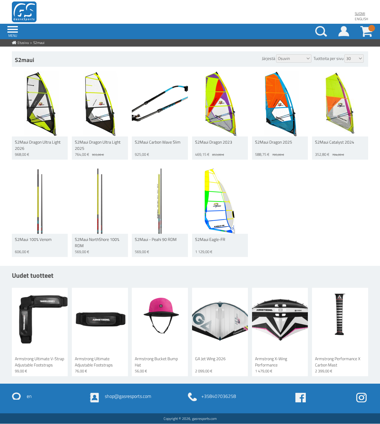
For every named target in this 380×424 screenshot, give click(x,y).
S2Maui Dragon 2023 (213, 142)
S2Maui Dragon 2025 (273, 142)
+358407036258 (218, 396)
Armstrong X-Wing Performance (271, 361)
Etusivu (23, 42)
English (361, 19)
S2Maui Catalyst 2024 (334, 142)
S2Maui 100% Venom (33, 239)
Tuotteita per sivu (328, 58)
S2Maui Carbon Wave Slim (157, 142)
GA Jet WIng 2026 (210, 358)
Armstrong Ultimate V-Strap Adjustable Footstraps (39, 361)
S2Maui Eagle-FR (210, 239)
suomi (360, 13)
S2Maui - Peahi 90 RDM (156, 239)
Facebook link (300, 398)
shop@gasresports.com (128, 396)
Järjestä (268, 58)
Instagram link (361, 398)
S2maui (39, 42)
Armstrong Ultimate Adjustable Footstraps (94, 361)
